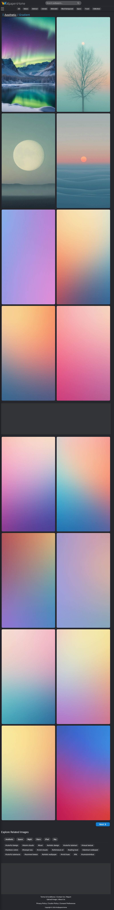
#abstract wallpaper (90, 850)
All (19, 9)
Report (68, 897)
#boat (40, 845)
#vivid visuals (42, 850)
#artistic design (53, 845)
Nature (26, 9)
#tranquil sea (27, 850)
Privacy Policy (41, 903)
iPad (47, 839)
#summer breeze (31, 854)
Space (79, 9)
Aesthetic (10, 14)
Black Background (67, 9)
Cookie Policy (53, 903)
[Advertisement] (56, 418)
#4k (75, 854)
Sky (55, 839)
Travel (87, 9)
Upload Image (52, 899)
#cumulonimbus (87, 854)
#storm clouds (28, 845)
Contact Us (61, 897)
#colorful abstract (70, 845)
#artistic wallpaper (49, 854)
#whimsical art (58, 850)
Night (29, 839)
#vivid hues (65, 854)
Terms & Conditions (48, 897)
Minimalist (54, 9)
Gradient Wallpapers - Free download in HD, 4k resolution (13, 3)
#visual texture (87, 845)
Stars (38, 839)
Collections (96, 9)
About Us (61, 899)
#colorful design (11, 845)
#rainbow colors (11, 850)
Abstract (35, 9)
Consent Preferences (67, 903)
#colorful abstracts (12, 854)
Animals (44, 9)
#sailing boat (73, 850)
